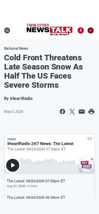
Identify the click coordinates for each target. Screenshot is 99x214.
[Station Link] (49, 30)
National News (16, 48)
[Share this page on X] (72, 111)
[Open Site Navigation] (7, 30)
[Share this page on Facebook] (62, 111)
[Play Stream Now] (91, 30)
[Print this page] (91, 111)
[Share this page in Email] (81, 111)
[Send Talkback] (81, 30)
